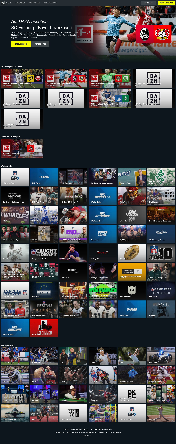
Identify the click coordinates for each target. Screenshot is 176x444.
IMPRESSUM (103, 432)
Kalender (20, 3)
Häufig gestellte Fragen (79, 429)
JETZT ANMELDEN (166, 3)
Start (9, 3)
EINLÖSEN (87, 436)
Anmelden (148, 3)
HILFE (66, 429)
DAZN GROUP (115, 432)
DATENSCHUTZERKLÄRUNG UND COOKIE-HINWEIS (75, 432)
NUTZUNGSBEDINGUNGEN (101, 429)
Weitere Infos (50, 3)
